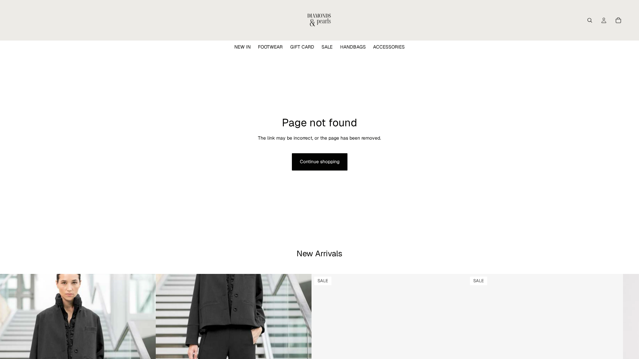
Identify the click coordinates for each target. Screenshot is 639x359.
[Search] (589, 20)
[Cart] (618, 20)
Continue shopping (319, 162)
